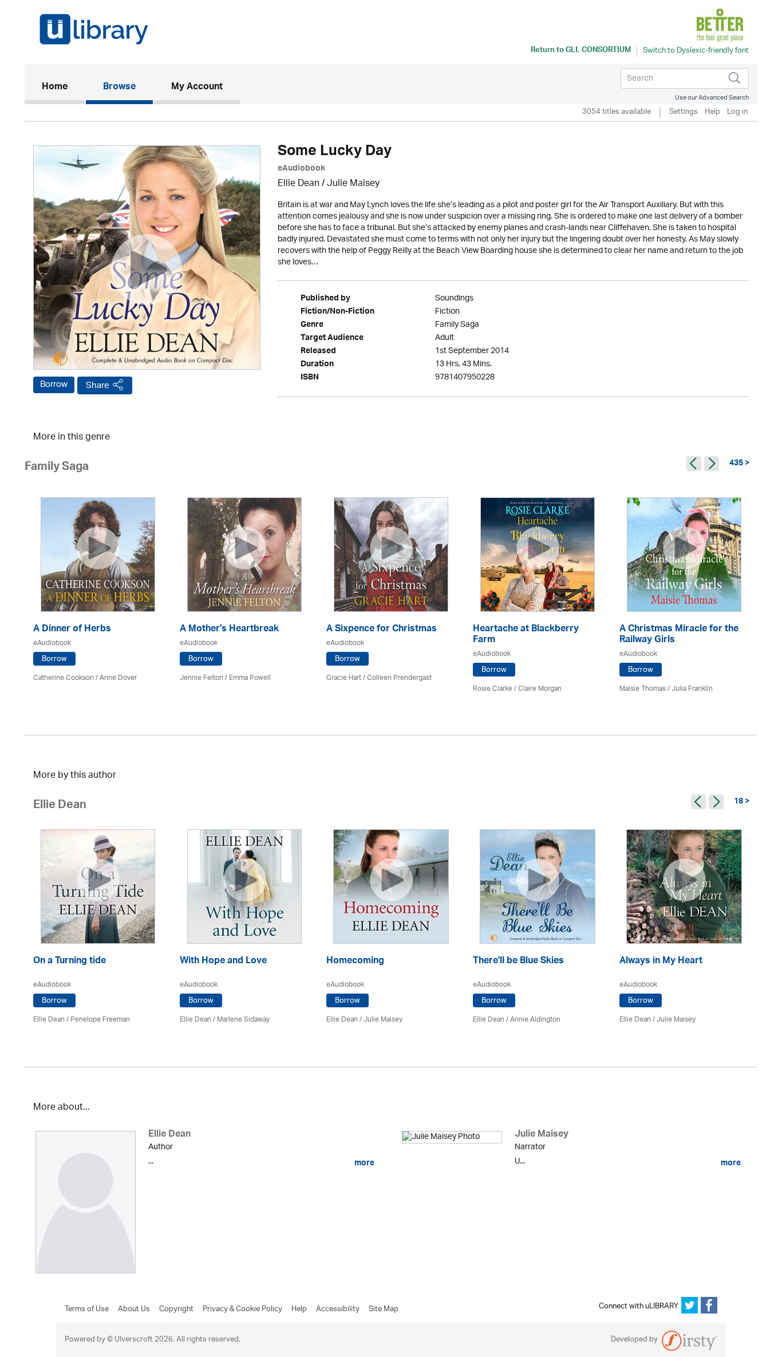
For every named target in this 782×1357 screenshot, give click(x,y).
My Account (197, 87)
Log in (737, 112)
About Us (134, 1309)
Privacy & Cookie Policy (242, 1309)
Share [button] (97, 385)
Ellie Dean (298, 184)
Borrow (54, 385)
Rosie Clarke (492, 689)
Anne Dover (118, 678)
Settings (683, 112)
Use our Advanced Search (712, 97)
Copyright (176, 1309)
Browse (119, 87)
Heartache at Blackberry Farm (526, 635)
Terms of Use (87, 1309)
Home (63, 87)
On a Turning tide (69, 961)
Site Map (383, 1309)
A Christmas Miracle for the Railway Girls (678, 635)
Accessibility (338, 1309)
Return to (581, 50)
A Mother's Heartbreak (229, 629)
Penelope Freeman (100, 1019)
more (363, 1163)
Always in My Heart (660, 961)
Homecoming (355, 961)
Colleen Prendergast (399, 678)
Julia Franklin (692, 689)
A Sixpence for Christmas (381, 629)
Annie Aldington (535, 1019)
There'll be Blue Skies (518, 961)
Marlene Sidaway (243, 1019)
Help (712, 112)
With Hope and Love (223, 961)
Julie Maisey (353, 184)
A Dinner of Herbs (72, 629)
